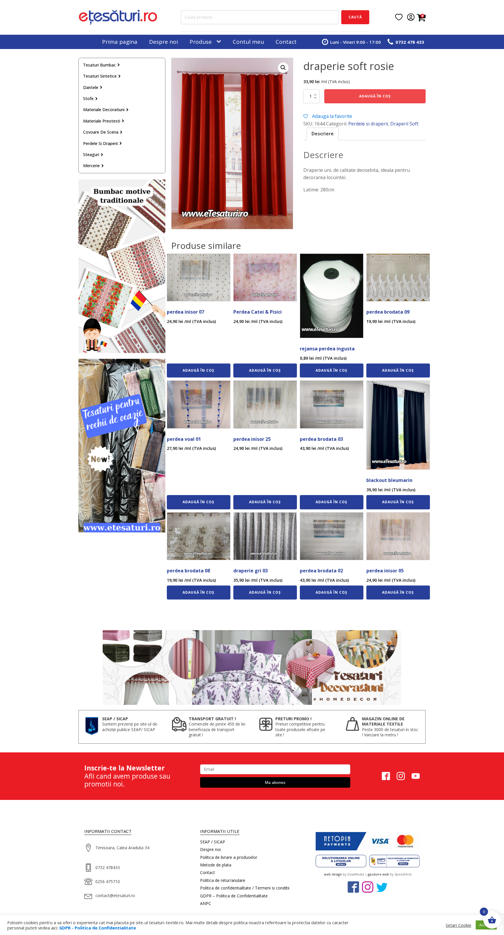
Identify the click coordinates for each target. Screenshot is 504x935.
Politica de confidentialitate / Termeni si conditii (244, 888)
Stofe (88, 98)
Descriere (323, 133)
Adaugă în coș (375, 96)
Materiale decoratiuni (104, 109)
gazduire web (378, 874)
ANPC (205, 903)
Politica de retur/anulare (222, 880)
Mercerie (91, 165)
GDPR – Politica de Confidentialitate (234, 896)
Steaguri (91, 154)
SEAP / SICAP (212, 842)
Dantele (90, 87)
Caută (355, 17)
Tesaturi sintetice (100, 76)
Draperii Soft (404, 123)
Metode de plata (215, 865)
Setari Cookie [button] (458, 925)
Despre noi (163, 42)
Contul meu (248, 42)
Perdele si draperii (100, 143)
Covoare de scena (100, 132)
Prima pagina (119, 42)
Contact (286, 42)
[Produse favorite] (398, 17)
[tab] (323, 133)
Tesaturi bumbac (99, 65)
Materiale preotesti (101, 121)
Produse (201, 42)
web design (333, 874)
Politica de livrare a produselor (228, 857)
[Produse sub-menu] (219, 41)
